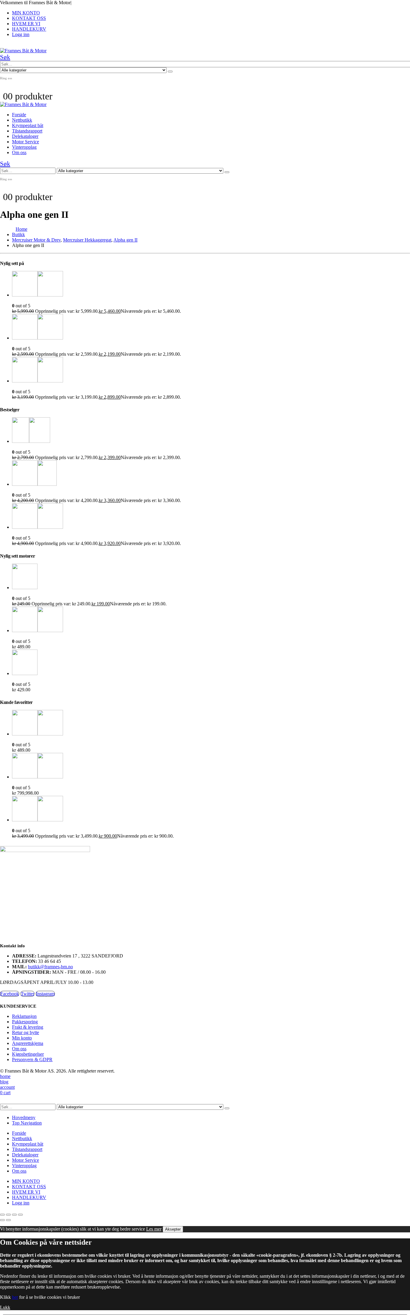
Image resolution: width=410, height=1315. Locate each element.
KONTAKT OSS (29, 18)
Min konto (22, 1037)
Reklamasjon (24, 1016)
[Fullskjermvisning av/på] (8, 1215)
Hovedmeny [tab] (23, 1117)
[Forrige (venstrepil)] (2, 1220)
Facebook (9, 993)
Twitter (27, 993)
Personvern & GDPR (32, 1059)
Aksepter (173, 1229)
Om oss (19, 152)
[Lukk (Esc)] (20, 1215)
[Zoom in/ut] (2, 1215)
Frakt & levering (27, 1027)
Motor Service (25, 141)
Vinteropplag (24, 147)
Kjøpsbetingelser (28, 1054)
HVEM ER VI (26, 23)
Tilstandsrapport (27, 130)
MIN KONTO (26, 12)
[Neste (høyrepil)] (8, 1220)
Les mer (153, 1228)
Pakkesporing (25, 1021)
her (15, 1297)
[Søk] (170, 71)
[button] (5, 57)
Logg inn (20, 34)
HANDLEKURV (29, 29)
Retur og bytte (25, 1032)
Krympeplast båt (27, 125)
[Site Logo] (23, 50)
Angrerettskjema (27, 1043)
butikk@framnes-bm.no (50, 966)
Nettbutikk (22, 120)
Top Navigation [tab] (27, 1122)
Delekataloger (25, 136)
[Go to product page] (211, 284)
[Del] (14, 1215)
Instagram (45, 993)
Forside (19, 114)
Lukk (5, 1307)
